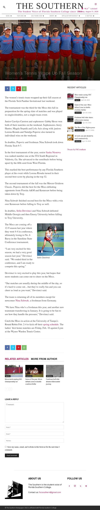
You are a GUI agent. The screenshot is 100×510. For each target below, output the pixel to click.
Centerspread (79, 130)
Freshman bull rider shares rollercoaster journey (53, 381)
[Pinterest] (18, 88)
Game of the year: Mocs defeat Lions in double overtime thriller (33, 381)
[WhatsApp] (24, 88)
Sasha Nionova (53, 152)
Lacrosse (29, 376)
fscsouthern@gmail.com (50, 492)
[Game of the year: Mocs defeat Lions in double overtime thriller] (34, 371)
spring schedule (51, 324)
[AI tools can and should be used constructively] (70, 138)
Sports (13, 22)
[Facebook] (7, 88)
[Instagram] (95, 4)
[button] (4, 7)
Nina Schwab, (22, 300)
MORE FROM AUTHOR (44, 359)
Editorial (77, 141)
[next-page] (10, 389)
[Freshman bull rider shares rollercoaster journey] (55, 371)
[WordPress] (86, 486)
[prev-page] (6, 389)
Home (7, 22)
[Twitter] (12, 88)
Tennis (13, 68)
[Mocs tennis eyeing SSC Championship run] (14, 371)
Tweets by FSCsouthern (76, 149)
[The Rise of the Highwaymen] (70, 129)
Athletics (49, 376)
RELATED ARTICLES (17, 359)
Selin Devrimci (24, 210)
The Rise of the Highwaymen (85, 127)
